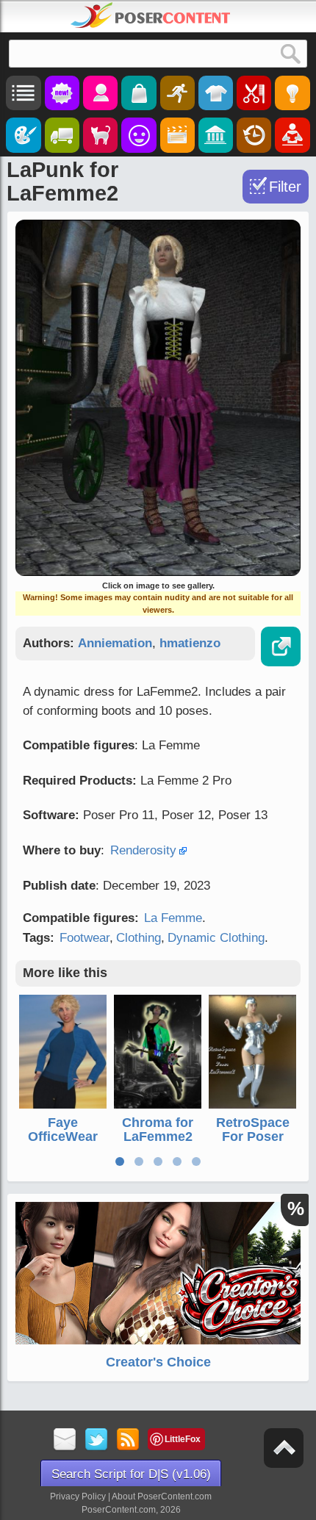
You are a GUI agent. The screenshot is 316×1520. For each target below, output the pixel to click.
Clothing (138, 938)
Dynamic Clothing (216, 938)
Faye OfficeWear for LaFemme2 (63, 1144)
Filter (285, 187)
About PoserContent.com (162, 1496)
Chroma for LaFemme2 (157, 1130)
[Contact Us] (65, 1440)
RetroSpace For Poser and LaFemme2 (253, 1144)
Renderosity (143, 850)
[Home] (151, 15)
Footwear (84, 938)
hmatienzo (189, 643)
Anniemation (115, 643)
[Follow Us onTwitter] (97, 1440)
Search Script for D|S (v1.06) (131, 1474)
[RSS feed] (128, 1440)
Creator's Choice (158, 1362)
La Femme (173, 918)
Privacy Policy (78, 1496)
